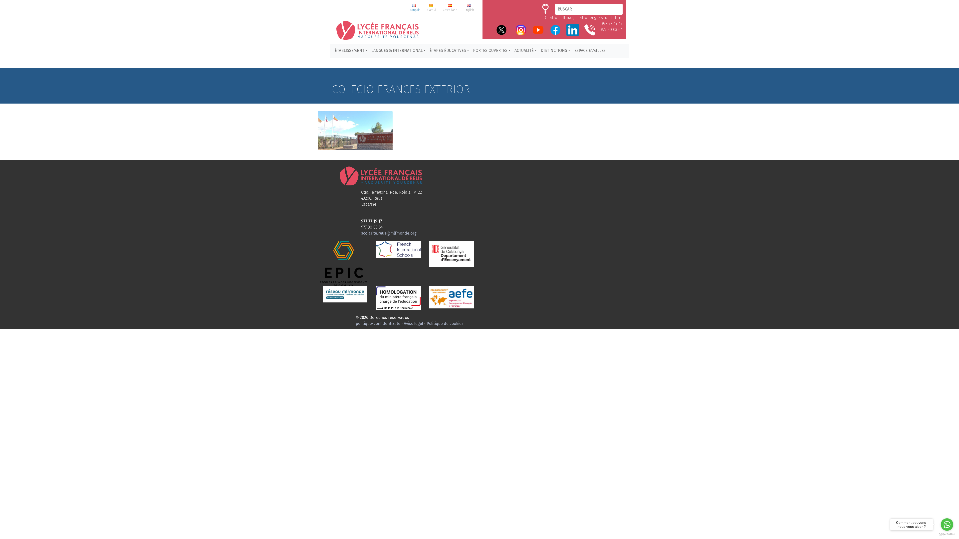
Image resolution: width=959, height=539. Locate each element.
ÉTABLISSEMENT (349, 50)
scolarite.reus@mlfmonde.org (389, 233)
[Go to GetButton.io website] (947, 534)
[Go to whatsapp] (947, 524)
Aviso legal (413, 323)
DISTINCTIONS (554, 50)
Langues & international (397, 50)
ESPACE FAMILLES (590, 50)
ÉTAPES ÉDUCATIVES (448, 50)
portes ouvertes (490, 50)
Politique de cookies (445, 323)
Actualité (524, 50)
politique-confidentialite (378, 323)
